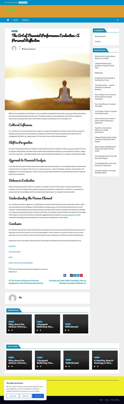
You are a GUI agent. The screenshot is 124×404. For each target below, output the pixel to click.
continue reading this (68, 215)
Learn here (12, 246)
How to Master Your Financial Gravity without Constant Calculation (105, 97)
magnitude (68, 113)
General (25, 20)
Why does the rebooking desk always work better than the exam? (105, 149)
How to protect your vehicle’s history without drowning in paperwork (105, 121)
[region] (25, 390)
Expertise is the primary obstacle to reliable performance (103, 130)
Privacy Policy (115, 400)
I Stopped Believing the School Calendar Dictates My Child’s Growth (106, 139)
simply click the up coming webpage (21, 262)
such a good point (14, 251)
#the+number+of (29, 49)
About (101, 400)
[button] (117, 20)
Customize (12, 396)
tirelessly (53, 207)
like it (10, 257)
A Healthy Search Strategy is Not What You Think (103, 363)
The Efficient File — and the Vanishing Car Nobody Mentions (105, 87)
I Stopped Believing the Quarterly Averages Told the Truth (104, 66)
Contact (107, 400)
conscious (71, 149)
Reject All (25, 396)
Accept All (38, 396)
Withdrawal (71, 326)
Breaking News (100, 36)
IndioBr (10, 10)
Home (15, 20)
